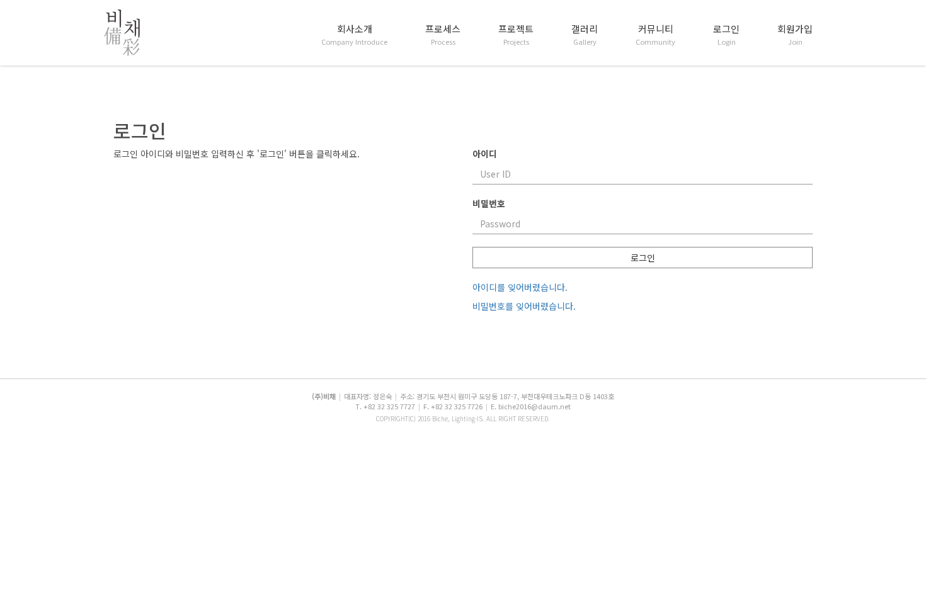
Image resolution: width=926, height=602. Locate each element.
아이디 (484, 153)
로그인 (726, 35)
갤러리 (584, 35)
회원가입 (795, 35)
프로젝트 (516, 35)
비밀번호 (488, 203)
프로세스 (442, 35)
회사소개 (354, 35)
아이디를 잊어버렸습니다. (520, 287)
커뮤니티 (655, 35)
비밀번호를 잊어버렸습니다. (524, 306)
